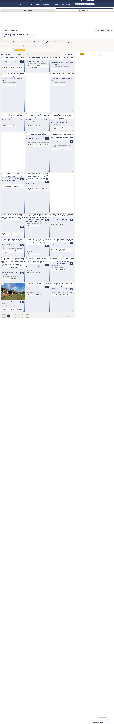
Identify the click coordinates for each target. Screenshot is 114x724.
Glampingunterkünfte (84, 10)
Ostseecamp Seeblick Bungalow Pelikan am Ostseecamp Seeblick (35, 246)
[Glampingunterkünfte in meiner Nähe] (77, 62)
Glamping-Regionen (35, 4)
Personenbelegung (38, 41)
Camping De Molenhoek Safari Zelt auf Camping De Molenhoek (10, 273)
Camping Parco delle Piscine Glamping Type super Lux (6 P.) (37, 120)
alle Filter (49, 46)
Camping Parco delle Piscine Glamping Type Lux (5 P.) (61, 79)
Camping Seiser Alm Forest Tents (34, 61)
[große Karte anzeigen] (77, 59)
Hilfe (85, 0)
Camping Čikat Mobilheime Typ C (59, 219)
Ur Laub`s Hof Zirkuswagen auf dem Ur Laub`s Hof (10, 227)
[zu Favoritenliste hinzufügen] (2, 58)
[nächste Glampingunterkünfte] (28, 316)
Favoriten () (99, 722)
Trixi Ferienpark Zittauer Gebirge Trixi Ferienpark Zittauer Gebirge (10, 179)
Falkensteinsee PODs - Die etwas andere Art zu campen (34, 287)
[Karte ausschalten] (100, 54)
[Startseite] (2, 30)
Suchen (93, 4)
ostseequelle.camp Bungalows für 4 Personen (10, 302)
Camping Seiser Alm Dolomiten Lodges (9, 62)
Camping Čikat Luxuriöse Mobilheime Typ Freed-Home (60, 264)
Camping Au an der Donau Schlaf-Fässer (59, 289)
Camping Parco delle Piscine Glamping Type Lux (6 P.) (12, 120)
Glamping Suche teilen (68, 316)
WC (70, 41)
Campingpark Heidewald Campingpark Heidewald (34, 139)
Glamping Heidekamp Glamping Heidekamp (9, 245)
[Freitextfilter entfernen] (91, 4)
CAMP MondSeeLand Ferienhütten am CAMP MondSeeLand (59, 142)
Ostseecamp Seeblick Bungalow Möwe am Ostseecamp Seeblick (34, 265)
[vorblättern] (21, 58)
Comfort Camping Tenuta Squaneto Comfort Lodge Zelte (62, 63)
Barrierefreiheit (103, 718)
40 (22, 316)
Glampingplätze (28, 10)
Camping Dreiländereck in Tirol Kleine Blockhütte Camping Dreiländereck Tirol (61, 121)
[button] (4, 316)
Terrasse (10, 49)
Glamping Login (80, 0)
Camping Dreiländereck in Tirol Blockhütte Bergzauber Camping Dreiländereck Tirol (35, 183)
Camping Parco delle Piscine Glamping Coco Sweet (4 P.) (12, 79)
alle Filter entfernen (20, 49)
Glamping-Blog (54, 4)
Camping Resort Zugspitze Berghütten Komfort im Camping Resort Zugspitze (35, 220)
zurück (82, 53)
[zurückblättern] (4, 58)
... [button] (18, 316)
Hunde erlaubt (51, 41)
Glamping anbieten (65, 4)
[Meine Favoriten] (73, 4)
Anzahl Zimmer (59, 41)
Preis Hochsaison (25, 41)
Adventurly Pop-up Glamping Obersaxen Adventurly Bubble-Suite (60, 243)
